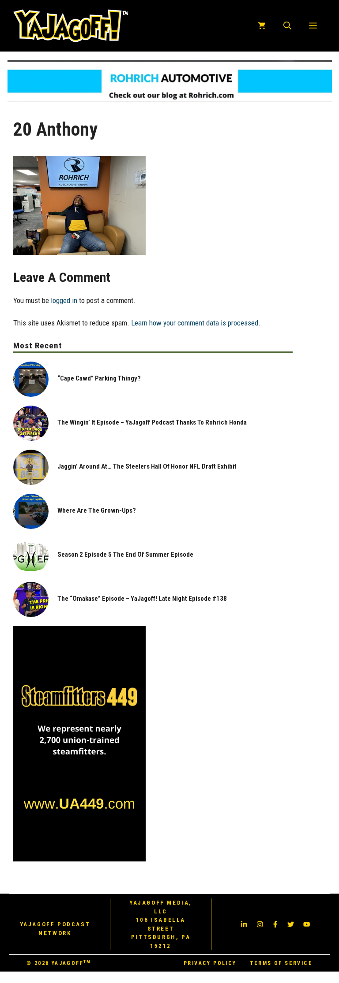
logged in (64, 300)
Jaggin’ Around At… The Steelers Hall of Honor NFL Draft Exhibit (147, 466)
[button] (287, 25)
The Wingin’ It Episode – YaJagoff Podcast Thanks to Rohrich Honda (152, 422)
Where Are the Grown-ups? (96, 510)
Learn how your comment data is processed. (195, 322)
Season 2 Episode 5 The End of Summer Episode (125, 554)
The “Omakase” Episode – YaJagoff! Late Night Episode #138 (142, 598)
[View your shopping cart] (262, 25)
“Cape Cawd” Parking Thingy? (99, 378)
